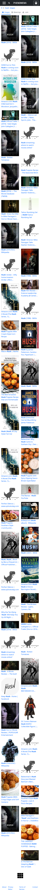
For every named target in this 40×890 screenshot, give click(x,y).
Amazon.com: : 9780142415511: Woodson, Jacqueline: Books (10, 104)
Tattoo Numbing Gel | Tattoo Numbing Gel (29, 215)
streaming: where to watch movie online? (28, 145)
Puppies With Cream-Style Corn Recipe (9, 334)
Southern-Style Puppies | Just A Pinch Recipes (29, 801)
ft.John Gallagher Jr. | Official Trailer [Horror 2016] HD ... (29, 626)
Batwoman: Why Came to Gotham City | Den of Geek (29, 442)
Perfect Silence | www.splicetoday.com (10, 504)
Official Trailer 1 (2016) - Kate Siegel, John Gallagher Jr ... (10, 124)
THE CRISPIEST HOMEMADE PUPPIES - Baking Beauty (28, 844)
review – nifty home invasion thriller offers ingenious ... (9, 277)
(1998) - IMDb (29, 276)
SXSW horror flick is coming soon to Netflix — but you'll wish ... (10, 67)
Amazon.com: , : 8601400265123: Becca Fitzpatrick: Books (29, 688)
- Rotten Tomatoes (7, 158)
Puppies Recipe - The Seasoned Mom (29, 171)
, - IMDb (29, 386)
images (7, 12)
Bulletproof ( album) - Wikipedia (28, 521)
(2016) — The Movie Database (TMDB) (9, 193)
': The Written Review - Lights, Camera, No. (28, 606)
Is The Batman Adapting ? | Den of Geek (28, 864)
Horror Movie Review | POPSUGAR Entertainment (9, 732)
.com (26, 12)
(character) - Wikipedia (8, 764)
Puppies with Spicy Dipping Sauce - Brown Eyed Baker (29, 478)
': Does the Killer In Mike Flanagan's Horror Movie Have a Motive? (10, 216)
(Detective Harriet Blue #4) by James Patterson (28, 420)
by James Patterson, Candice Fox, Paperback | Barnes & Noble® (28, 352)
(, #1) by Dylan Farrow (9, 432)
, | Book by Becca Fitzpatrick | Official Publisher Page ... (10, 562)
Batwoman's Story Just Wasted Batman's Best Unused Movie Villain (29, 779)
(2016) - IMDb (9, 42)
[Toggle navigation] (4, 3)
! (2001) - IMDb (29, 553)
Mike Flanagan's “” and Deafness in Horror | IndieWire (29, 818)
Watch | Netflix (9, 351)
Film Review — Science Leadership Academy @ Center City (29, 293)
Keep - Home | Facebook (9, 697)
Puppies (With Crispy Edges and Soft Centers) (10, 799)
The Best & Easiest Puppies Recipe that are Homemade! (9, 397)
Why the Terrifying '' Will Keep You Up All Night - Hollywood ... (9, 614)
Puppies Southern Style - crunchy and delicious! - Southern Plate (9, 525)
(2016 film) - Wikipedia (8, 251)
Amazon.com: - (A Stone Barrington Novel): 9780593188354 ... (29, 587)
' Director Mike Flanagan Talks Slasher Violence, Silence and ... (29, 190)
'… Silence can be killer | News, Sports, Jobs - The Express (29, 117)
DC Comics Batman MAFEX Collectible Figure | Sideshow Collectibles (30, 724)
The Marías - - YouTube (29, 496)
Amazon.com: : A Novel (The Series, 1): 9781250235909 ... (9, 314)
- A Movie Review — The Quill (9, 672)
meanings (17, 12)
